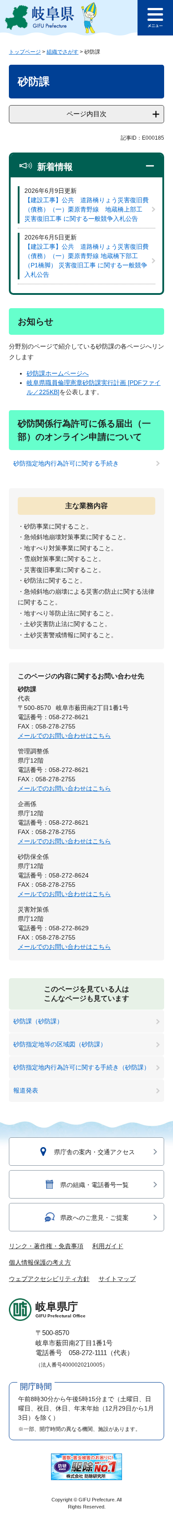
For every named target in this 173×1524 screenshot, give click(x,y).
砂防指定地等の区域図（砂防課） (59, 1044)
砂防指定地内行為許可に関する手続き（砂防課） (81, 1067)
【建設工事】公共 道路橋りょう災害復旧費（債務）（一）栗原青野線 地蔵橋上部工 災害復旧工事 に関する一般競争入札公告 (86, 209)
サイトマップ (117, 1278)
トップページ (25, 52)
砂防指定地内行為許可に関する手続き (66, 463)
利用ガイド (107, 1246)
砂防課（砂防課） (38, 1021)
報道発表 (25, 1090)
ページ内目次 (86, 114)
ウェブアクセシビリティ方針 (49, 1278)
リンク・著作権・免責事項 (46, 1246)
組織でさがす (63, 52)
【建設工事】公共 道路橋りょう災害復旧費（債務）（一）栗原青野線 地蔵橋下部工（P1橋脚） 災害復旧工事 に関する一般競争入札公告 (86, 260)
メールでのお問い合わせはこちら (64, 735)
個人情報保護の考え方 (40, 1262)
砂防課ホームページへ (58, 373)
